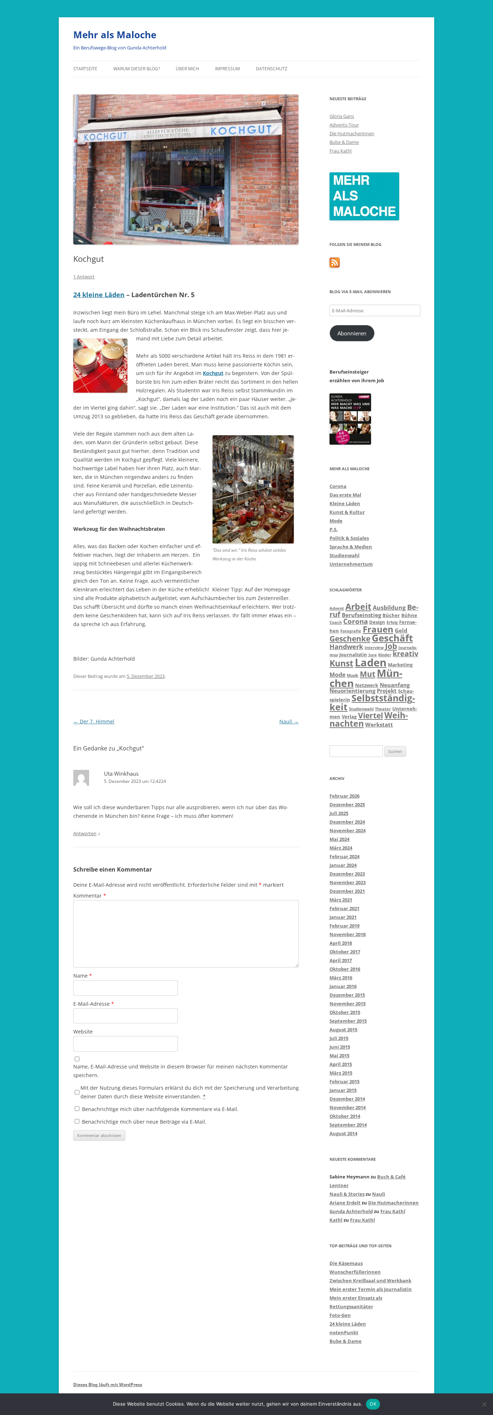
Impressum (227, 69)
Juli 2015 (339, 1038)
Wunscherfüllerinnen (355, 1272)
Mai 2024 (339, 839)
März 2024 (341, 848)
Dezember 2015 (347, 995)
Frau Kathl (341, 150)
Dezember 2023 (347, 873)
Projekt (387, 690)
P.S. (334, 529)
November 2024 (348, 830)
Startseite (85, 69)
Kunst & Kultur (347, 512)
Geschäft (392, 638)
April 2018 (341, 943)
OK (373, 1404)
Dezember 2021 (347, 891)
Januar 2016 (343, 986)
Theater (383, 708)
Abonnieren (351, 333)
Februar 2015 (344, 1081)
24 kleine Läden (99, 294)
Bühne (409, 615)
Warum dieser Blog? (136, 69)
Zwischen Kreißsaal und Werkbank (370, 1280)
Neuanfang (395, 684)
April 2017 (341, 960)
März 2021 (341, 899)
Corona (338, 486)
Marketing (400, 664)
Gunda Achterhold (351, 1211)
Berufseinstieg (361, 614)
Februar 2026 (344, 796)
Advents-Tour (344, 125)
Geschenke (350, 639)
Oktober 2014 (345, 1116)
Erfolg (392, 622)
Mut (367, 674)
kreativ (405, 653)
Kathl (336, 1220)
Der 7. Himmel (93, 721)
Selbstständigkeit (372, 702)
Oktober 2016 (345, 969)
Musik (352, 675)
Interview (374, 647)
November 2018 (348, 934)
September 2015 (348, 1021)
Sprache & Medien (351, 546)
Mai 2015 (339, 1055)
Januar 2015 (343, 1090)
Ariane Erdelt (345, 1202)
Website (83, 1031)
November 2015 (348, 1003)
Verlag (349, 716)
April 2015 (341, 1064)
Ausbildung (389, 607)
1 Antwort (84, 276)
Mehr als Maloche (114, 34)
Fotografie (350, 631)
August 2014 (343, 1133)
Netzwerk (366, 685)
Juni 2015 (340, 1047)
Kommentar (89, 895)
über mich (187, 69)
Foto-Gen (340, 1315)
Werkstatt (379, 724)
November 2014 (348, 1107)
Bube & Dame (344, 142)
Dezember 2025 (347, 804)
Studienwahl (344, 555)
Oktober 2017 (345, 951)
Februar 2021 (344, 908)
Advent (337, 608)
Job (391, 646)
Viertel (370, 715)
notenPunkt (344, 1332)
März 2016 (341, 977)
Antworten (84, 833)
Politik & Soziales (349, 538)
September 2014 (348, 1124)
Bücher (391, 615)
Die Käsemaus (346, 1263)
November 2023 (348, 882)
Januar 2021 (343, 917)
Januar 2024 (343, 865)
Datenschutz (271, 69)
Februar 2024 (344, 856)
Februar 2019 (344, 925)
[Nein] (484, 1404)
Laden (371, 662)
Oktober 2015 (345, 1012)
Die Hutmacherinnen (352, 133)
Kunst (341, 663)
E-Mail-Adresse (93, 1003)
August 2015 (343, 1029)
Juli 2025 (339, 813)
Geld (401, 630)
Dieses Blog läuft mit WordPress (107, 1384)
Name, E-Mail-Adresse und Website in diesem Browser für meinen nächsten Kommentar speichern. (180, 1071)
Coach (336, 622)
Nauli (289, 721)
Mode (336, 520)
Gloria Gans (342, 116)
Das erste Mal (345, 494)
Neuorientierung (352, 690)
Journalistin (353, 654)
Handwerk (346, 646)
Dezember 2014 (347, 1099)
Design (377, 622)
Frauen (378, 629)
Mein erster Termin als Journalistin (371, 1289)
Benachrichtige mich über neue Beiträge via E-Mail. (144, 1121)
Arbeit (358, 606)
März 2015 (341, 1073)
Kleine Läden (345, 503)
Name (82, 975)
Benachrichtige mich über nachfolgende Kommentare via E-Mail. (160, 1109)
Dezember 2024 (347, 822)
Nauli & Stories (347, 1194)
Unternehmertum (351, 564)
